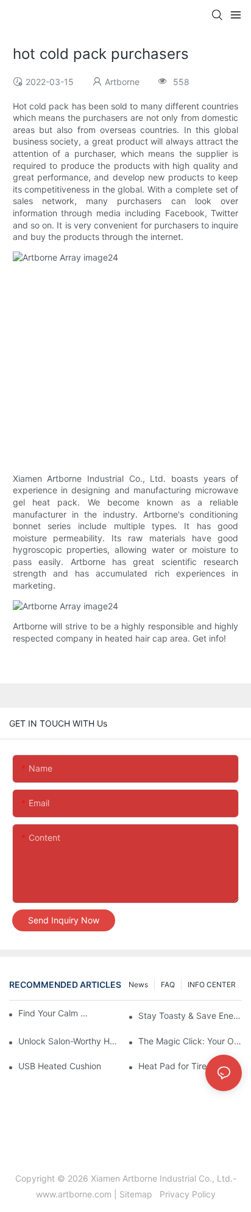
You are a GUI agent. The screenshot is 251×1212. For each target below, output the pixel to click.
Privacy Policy (186, 1194)
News (138, 984)
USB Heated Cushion (59, 1066)
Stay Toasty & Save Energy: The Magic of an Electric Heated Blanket (190, 1015)
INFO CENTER (212, 984)
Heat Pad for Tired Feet (185, 1066)
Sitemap (138, 1194)
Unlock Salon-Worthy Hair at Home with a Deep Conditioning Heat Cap (70, 1041)
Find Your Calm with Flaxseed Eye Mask (55, 1013)
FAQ (168, 984)
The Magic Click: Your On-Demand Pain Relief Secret (190, 1041)
